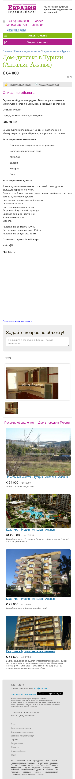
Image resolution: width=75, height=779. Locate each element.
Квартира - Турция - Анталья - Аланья (30, 529)
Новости (14, 747)
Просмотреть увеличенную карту (17, 320)
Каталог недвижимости (27, 51)
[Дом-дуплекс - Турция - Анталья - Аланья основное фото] (37, 385)
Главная (7, 51)
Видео (13, 755)
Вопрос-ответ (17, 743)
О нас (13, 724)
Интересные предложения (22, 732)
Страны (14, 739)
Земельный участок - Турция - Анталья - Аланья (37, 477)
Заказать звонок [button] (16, 29)
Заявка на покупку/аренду (22, 736)
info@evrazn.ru (41, 688)
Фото (8, 357)
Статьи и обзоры (18, 751)
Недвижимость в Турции (56, 51)
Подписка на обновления (23, 694)
